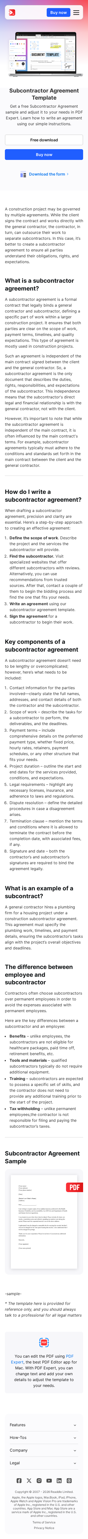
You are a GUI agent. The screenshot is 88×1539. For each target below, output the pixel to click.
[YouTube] (49, 1481)
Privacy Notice (44, 1528)
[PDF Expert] (12, 12)
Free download (44, 139)
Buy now (58, 12)
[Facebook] (19, 1481)
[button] (76, 12)
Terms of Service (44, 1522)
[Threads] (69, 1481)
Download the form (47, 174)
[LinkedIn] (59, 1481)
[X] (29, 1481)
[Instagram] (39, 1481)
